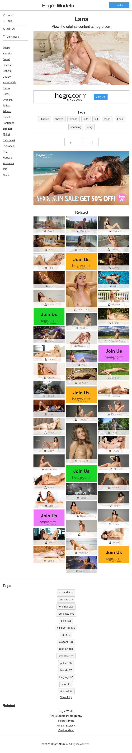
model (107, 119)
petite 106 (66, 663)
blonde (73, 119)
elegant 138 (66, 642)
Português (8, 123)
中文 (5, 152)
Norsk (6, 94)
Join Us (119, 5)
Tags (9, 21)
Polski (6, 59)
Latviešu (7, 65)
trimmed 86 (66, 691)
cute (86, 119)
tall (96, 119)
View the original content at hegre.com (81, 26)
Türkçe (6, 105)
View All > (66, 697)
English (7, 128)
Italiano (7, 111)
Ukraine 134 (66, 649)
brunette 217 (66, 599)
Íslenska (7, 53)
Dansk (6, 88)
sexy (90, 127)
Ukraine (44, 119)
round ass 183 (66, 613)
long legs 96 (66, 677)
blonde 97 (66, 670)
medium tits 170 (66, 628)
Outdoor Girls (66, 730)
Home (9, 15)
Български (9, 146)
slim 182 (66, 620)
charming (76, 127)
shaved (59, 119)
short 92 (66, 684)
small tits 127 (66, 656)
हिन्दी (5, 169)
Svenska (8, 99)
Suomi (6, 47)
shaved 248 (66, 592)
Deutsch (7, 76)
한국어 (6, 175)
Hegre (58, 5)
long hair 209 (66, 606)
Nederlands (9, 82)
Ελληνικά (9, 140)
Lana (120, 119)
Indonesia (8, 163)
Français (7, 157)
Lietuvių (7, 71)
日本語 (6, 134)
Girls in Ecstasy (66, 725)
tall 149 (66, 635)
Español (7, 117)
